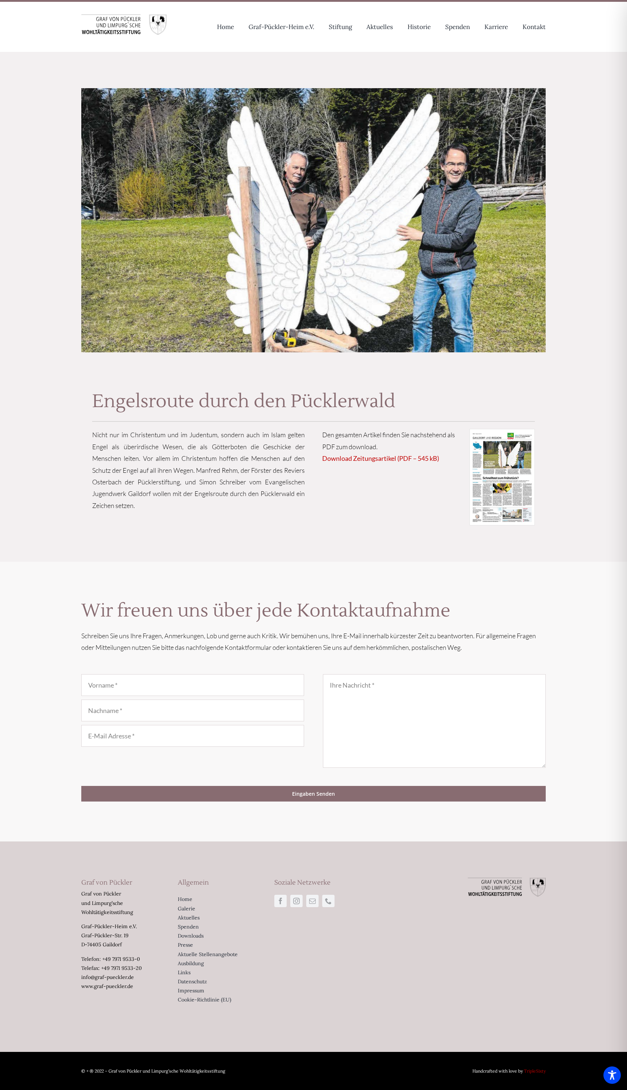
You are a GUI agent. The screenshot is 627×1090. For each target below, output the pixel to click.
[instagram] (296, 901)
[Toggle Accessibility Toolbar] (612, 1075)
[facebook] (280, 901)
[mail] (312, 901)
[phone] (328, 901)
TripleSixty (535, 1071)
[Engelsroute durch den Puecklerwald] (502, 433)
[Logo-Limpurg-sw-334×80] (124, 18)
